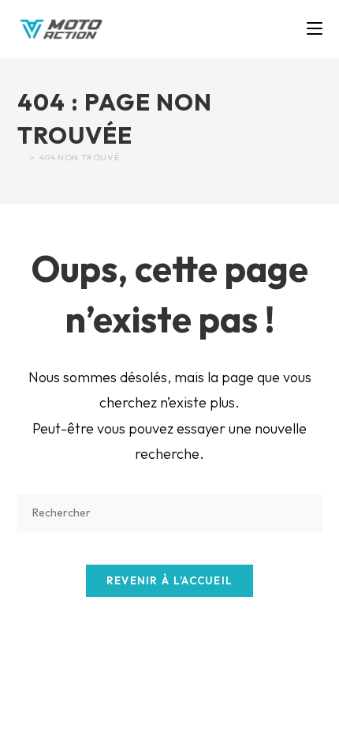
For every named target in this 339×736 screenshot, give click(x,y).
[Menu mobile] (314, 29)
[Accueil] (21, 157)
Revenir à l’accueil (169, 580)
